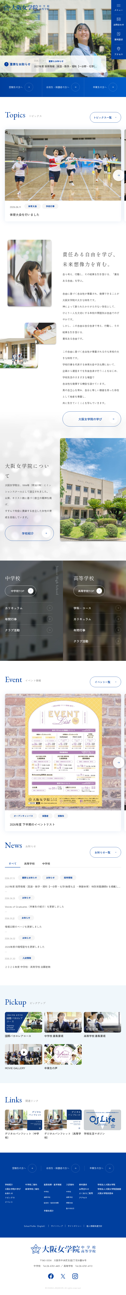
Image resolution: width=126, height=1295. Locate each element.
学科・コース (82, 608)
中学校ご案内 (31, 1184)
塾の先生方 (70, 1208)
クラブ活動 (12, 630)
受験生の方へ (16, 87)
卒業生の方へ (100, 87)
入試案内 (70, 1184)
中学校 (46, 863)
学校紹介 (9, 1184)
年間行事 (11, 619)
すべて (13, 863)
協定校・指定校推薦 (51, 1202)
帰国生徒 (69, 1202)
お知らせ (9, 1193)
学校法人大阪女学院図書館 (109, 1188)
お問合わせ (84, 1188)
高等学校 (29, 863)
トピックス (10, 1197)
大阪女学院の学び (13, 1188)
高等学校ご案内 (32, 1188)
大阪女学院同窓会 (105, 1193)
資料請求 (83, 1184)
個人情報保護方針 (94, 1226)
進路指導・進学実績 (53, 1184)
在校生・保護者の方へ (57, 87)
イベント (9, 1202)
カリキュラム (14, 608)
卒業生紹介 (49, 1210)
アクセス (83, 1197)
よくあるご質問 (86, 1193)
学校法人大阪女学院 (106, 1184)
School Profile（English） (35, 1226)
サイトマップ (57, 1226)
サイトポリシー (75, 1226)
